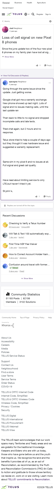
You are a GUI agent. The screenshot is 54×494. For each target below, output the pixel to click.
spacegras (13, 81)
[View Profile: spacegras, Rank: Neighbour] (5, 82)
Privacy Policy (38, 317)
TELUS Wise (8, 430)
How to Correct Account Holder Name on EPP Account (29, 254)
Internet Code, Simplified (14, 395)
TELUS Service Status (13, 355)
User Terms (7, 375)
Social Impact (8, 8)
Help (50, 317)
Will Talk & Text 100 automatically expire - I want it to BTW (30, 233)
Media (4, 348)
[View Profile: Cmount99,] (5, 224)
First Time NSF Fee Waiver (23, 244)
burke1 (21, 237)
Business (18, 3)
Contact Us (7, 365)
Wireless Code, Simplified (14, 403)
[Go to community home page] (15, 14)
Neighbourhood (9, 368)
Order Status (8, 382)
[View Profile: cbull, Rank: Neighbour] (5, 29)
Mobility (7, 21)
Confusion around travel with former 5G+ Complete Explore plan (28, 264)
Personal (6, 3)
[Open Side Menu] (3, 14)
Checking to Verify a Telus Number (27, 223)
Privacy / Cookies (10, 406)
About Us (6, 337)
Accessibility (7, 341)
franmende (23, 247)
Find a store (7, 372)
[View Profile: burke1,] (5, 235)
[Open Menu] (50, 21)
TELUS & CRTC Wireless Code (17, 399)
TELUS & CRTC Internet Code (17, 392)
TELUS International (12, 419)
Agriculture (41, 3)
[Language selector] (27, 14)
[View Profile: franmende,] (5, 245)
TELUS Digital (8, 415)
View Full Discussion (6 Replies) (16, 75)
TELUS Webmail (9, 426)
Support (5, 361)
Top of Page (24, 317)
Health (29, 3)
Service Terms (8, 379)
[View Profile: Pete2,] (5, 266)
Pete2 (22, 271)
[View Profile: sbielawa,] (5, 255)
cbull (11, 28)
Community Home (9, 317)
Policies (5, 352)
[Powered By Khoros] (27, 325)
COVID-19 (6, 386)
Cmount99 (25, 227)
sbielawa (23, 258)
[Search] (33, 14)
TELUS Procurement (12, 422)
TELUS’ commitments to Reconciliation (29, 479)
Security (5, 410)
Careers (5, 345)
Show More (9, 57)
